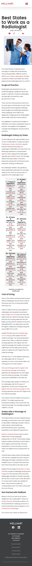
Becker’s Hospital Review (10, 434)
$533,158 (10, 226)
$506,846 (11, 270)
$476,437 (21, 271)
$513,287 (11, 237)
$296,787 (10, 205)
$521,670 (21, 237)
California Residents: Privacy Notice (16, 557)
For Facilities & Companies (16, 534)
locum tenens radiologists (14, 76)
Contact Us (16, 540)
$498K (13, 156)
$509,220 (11, 265)
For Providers (16, 536)
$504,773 (10, 249)
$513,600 (21, 242)
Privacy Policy (16, 547)
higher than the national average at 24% (16, 389)
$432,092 (21, 212)
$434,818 (22, 206)
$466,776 (22, 276)
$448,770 (21, 194)
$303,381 (11, 193)
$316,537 (10, 187)
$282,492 (11, 210)
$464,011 (21, 188)
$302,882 (10, 198)
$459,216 (21, 282)
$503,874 (10, 276)
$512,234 (11, 260)
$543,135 (22, 226)
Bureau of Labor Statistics (13, 144)
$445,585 (21, 201)
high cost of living (13, 315)
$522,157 (11, 230)
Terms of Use (16, 550)
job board (7, 501)
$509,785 (10, 242)
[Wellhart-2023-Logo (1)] (7, 3)
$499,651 (10, 283)
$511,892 (21, 247)
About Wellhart (16, 538)
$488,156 (22, 264)
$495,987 (22, 259)
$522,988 (21, 230)
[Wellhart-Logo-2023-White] (16, 524)
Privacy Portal (16, 554)
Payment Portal (16, 544)
